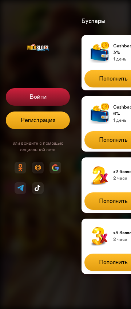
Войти (38, 97)
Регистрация (38, 120)
